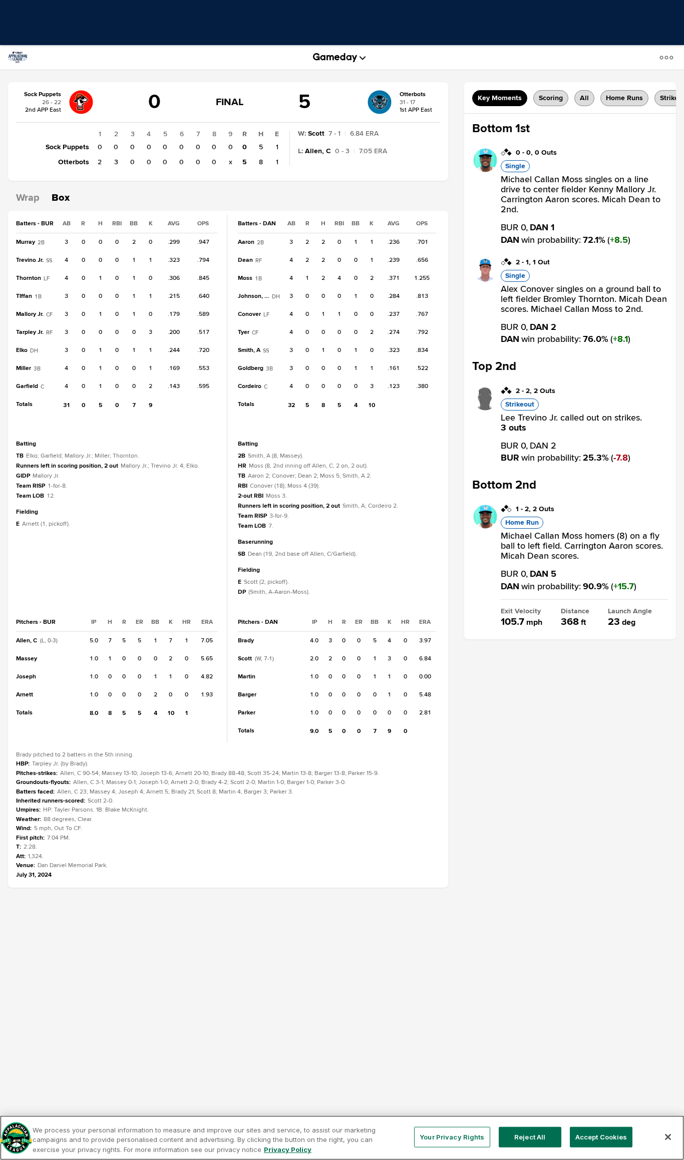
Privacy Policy (287, 1149)
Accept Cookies (601, 1136)
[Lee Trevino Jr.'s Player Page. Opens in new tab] (485, 408)
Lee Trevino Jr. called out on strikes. (571, 423)
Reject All (529, 1136)
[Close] (668, 1137)
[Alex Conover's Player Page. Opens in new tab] (485, 279)
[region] (342, 1137)
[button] (668, 57)
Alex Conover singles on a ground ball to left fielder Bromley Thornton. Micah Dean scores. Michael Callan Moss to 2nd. (584, 299)
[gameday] (335, 57)
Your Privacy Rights (452, 1136)
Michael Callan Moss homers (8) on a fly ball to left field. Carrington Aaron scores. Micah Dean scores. (582, 546)
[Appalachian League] (22, 57)
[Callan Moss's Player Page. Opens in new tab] (485, 170)
